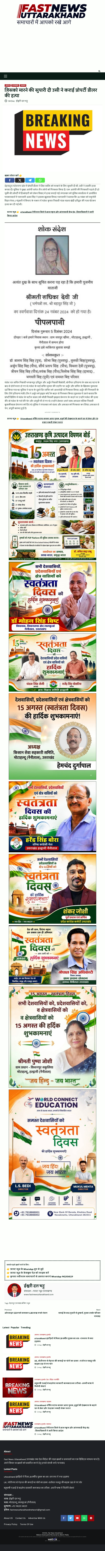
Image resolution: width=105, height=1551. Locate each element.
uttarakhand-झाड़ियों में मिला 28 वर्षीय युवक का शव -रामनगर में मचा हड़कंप (63, 1340)
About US (8, 1518)
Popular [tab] (15, 1327)
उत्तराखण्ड (15, 85)
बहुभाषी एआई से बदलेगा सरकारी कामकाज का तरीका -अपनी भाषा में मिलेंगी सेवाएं (64, 1385)
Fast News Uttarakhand (55, 1533)
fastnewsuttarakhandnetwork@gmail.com (30, 1510)
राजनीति (56, 1380)
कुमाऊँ (48, 1335)
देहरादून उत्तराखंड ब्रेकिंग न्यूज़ (19, 1303)
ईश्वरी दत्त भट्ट (22, 101)
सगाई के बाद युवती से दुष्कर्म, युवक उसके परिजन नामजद (79, 1313)
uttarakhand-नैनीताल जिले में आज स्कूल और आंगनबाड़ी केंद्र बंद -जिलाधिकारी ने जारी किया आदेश (61, 1429)
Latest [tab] (6, 1327)
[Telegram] (30, 180)
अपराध (7, 85)
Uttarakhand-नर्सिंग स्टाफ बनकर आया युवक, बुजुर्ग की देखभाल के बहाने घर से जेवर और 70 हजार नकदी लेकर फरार (65, 1407)
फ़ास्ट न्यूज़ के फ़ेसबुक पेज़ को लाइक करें (29, 1273)
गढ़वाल (23, 85)
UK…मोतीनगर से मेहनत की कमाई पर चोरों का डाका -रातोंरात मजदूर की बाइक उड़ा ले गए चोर (65, 1362)
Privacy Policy (10, 1524)
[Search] (99, 71)
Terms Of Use (26, 1524)
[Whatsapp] (40, 180)
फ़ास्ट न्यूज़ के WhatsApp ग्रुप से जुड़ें (26, 1269)
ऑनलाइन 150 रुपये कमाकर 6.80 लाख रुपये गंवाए (26, 1311)
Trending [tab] (26, 1327)
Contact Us (20, 1518)
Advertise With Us (36, 1518)
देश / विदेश (49, 1380)
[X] (20, 180)
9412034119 (67, 1276)
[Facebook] (9, 180)
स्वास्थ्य (48, 1424)
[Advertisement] (52, 48)
